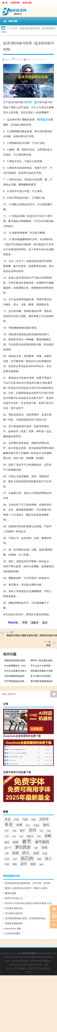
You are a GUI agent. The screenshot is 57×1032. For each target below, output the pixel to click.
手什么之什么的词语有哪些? (43, 665)
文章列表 (15, 2)
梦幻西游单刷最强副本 (42, 681)
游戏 (44, 847)
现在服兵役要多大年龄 (42, 670)
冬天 (9, 824)
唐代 (46, 825)
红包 (7, 858)
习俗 (25, 819)
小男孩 (28, 971)
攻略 (48, 835)
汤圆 (36, 848)
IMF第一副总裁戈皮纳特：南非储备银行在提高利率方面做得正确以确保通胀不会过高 (43, 660)
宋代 (32, 830)
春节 (26, 841)
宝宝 (41, 830)
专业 (7, 819)
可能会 (36, 825)
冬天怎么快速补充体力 (15, 670)
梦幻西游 (22, 847)
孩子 (22, 830)
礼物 (45, 853)
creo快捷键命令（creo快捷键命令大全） (17, 665)
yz (11, 59)
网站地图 (23, 957)
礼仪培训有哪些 (12, 933)
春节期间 (42, 841)
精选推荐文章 (12, 957)
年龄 (21, 836)
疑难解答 (32, 957)
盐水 (37, 102)
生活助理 (13, 28)
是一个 (8, 847)
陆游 (41, 864)
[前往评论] (53, 916)
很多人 (30, 836)
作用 (29, 102)
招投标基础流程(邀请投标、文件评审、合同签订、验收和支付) (17, 660)
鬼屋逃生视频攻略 (14, 923)
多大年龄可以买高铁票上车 (43, 675)
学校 (14, 830)
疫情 (15, 853)
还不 (24, 863)
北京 (28, 825)
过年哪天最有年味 (14, 908)
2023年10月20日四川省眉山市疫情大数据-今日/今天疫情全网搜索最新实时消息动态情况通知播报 (29, 903)
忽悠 (48, 645)
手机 (39, 836)
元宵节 (43, 819)
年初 (14, 836)
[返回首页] (53, 908)
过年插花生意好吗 (14, 913)
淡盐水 (44, 119)
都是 (33, 864)
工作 (7, 836)
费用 (15, 864)
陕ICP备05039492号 (45, 957)
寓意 (49, 831)
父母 (7, 853)
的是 (36, 853)
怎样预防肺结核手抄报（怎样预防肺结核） (26, 918)
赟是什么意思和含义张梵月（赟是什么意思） (27, 888)
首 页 (4, 2)
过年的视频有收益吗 (14, 675)
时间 (15, 842)
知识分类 (27, 2)
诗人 (48, 858)
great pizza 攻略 (13, 928)
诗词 (7, 864)
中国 (16, 819)
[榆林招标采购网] (28, 11)
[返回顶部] (53, 924)
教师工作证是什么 (14, 898)
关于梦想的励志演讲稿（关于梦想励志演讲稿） (17, 681)
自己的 (27, 858)
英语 (39, 859)
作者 (33, 819)
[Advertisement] (28, 1003)
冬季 (19, 825)
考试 (15, 859)
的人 (26, 852)
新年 (7, 842)
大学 (7, 830)
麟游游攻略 (10, 893)
